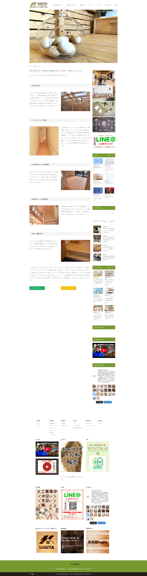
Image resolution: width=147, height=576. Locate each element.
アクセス (100, 423)
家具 (116, 5)
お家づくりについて (53, 425)
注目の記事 (103, 221)
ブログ (98, 5)
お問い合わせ (108, 5)
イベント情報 (76, 425)
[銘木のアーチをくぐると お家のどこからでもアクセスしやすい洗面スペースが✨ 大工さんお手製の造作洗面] (101, 390)
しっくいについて (68, 288)
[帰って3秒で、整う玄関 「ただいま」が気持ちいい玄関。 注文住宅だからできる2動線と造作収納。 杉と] (113, 394)
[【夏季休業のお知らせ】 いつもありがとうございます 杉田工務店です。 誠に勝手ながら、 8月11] (94, 394)
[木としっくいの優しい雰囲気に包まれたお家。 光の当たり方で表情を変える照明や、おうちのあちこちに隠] (109, 390)
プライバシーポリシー (90, 425)
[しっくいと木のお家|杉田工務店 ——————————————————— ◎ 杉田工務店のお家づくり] (98, 386)
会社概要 (51, 432)
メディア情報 (52, 434)
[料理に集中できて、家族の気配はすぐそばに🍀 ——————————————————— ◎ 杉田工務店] (109, 394)
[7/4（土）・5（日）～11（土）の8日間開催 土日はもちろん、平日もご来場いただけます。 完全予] (98, 398)
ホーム (38, 423)
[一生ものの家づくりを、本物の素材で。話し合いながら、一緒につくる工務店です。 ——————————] (109, 386)
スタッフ (91, 5)
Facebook (30, 574)
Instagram (33, 574)
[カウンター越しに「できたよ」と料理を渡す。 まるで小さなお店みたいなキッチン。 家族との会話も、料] (94, 386)
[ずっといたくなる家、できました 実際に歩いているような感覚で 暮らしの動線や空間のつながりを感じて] (98, 390)
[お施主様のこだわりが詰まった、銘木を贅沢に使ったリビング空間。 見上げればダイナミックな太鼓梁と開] (105, 390)
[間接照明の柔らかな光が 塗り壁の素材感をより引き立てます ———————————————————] (113, 386)
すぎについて (37, 288)
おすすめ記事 (111, 222)
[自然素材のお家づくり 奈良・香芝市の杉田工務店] (38, 5)
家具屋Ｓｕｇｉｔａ (65, 425)
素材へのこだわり (71, 5)
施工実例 (82, 5)
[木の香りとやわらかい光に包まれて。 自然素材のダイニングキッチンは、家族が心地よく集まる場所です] (105, 394)
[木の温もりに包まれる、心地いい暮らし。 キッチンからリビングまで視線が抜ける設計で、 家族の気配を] (113, 390)
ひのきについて (52, 427)
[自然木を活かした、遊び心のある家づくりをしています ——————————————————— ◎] (94, 390)
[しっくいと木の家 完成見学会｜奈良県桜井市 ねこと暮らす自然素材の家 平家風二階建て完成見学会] (94, 398)
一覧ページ (110, 155)
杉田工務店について (58, 5)
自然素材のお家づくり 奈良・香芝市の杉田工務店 (71, 574)
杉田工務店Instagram (78, 427)
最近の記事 (96, 221)
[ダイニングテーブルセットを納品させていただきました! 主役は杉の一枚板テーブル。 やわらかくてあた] (98, 394)
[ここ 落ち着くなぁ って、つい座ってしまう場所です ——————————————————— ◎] (101, 394)
